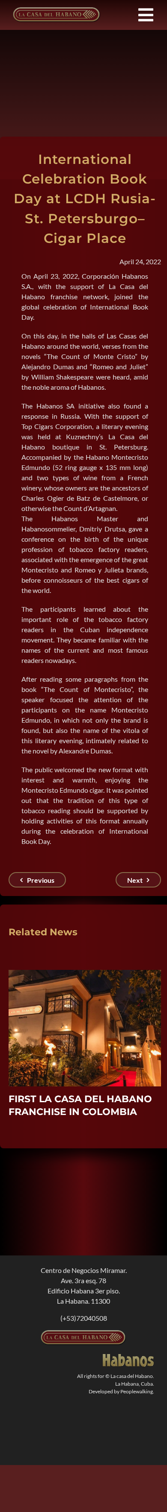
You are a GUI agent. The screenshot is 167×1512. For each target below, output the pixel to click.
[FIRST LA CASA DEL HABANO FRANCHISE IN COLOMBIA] (85, 974)
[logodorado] (128, 1357)
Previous (40, 880)
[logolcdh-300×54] (83, 1333)
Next (135, 880)
